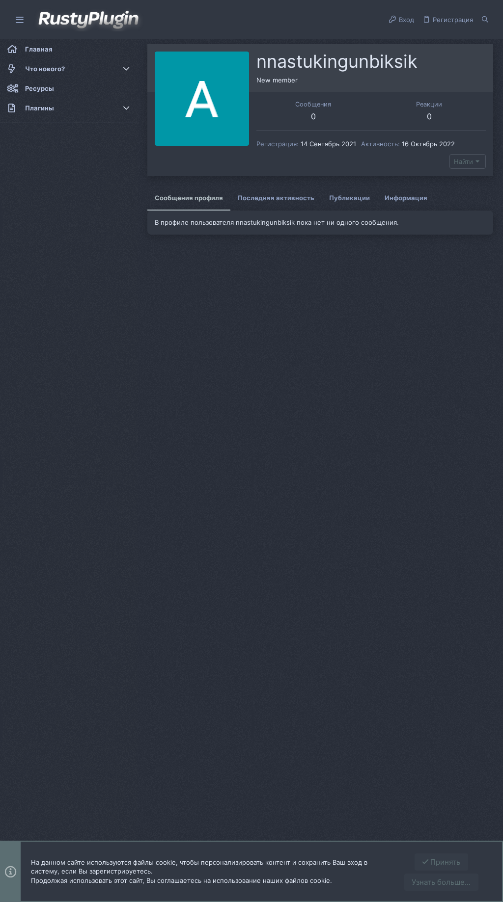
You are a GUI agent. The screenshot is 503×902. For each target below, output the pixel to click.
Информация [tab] (406, 198)
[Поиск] (485, 19)
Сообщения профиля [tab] (189, 198)
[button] (19, 19)
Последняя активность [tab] (276, 198)
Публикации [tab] (349, 198)
